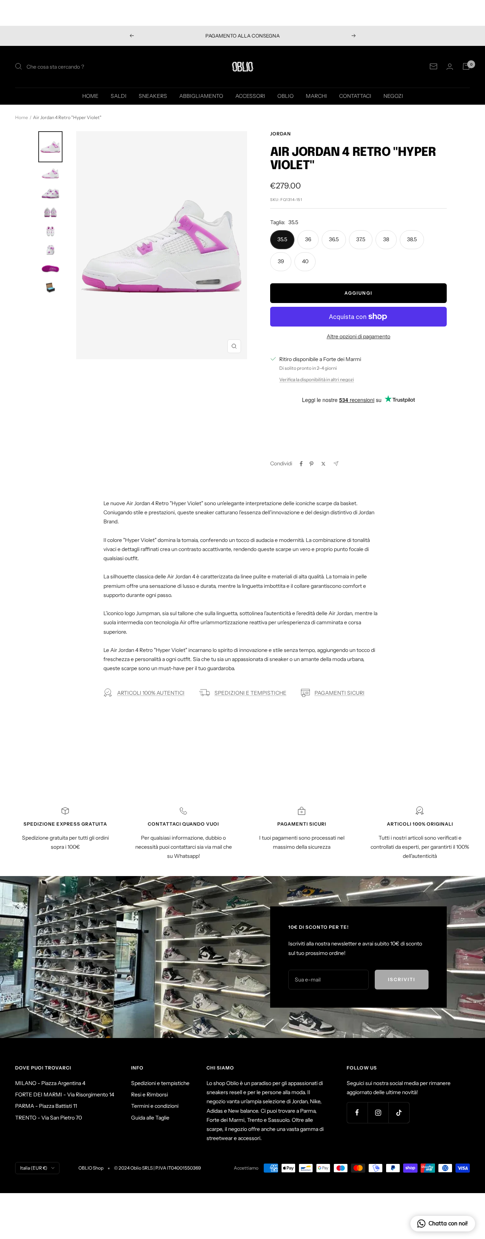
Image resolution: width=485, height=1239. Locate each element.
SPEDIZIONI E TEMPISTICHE (250, 692)
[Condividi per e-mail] (335, 463)
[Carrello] (466, 66)
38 (386, 239)
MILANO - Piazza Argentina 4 (50, 1083)
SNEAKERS (153, 95)
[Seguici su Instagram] (378, 1112)
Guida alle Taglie (150, 1117)
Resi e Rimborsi (149, 1094)
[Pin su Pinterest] (311, 463)
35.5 (282, 239)
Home (21, 117)
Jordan (280, 134)
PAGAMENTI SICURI (339, 692)
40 (305, 261)
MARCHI (316, 95)
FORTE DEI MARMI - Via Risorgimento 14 (64, 1094)
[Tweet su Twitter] (323, 463)
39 (281, 261)
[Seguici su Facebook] (357, 1112)
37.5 (360, 239)
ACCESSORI (250, 95)
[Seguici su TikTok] (398, 1112)
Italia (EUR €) (33, 1168)
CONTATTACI (355, 95)
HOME (90, 95)
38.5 (412, 239)
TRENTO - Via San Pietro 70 (48, 1117)
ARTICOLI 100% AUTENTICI (151, 692)
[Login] (449, 66)
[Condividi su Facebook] (301, 463)
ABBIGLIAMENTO (201, 95)
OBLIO (285, 95)
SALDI (119, 95)
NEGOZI (393, 95)
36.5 (334, 239)
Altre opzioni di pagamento (358, 336)
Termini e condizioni (154, 1105)
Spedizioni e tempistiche (160, 1083)
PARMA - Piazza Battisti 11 (46, 1105)
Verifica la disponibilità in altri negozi (316, 379)
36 (308, 239)
